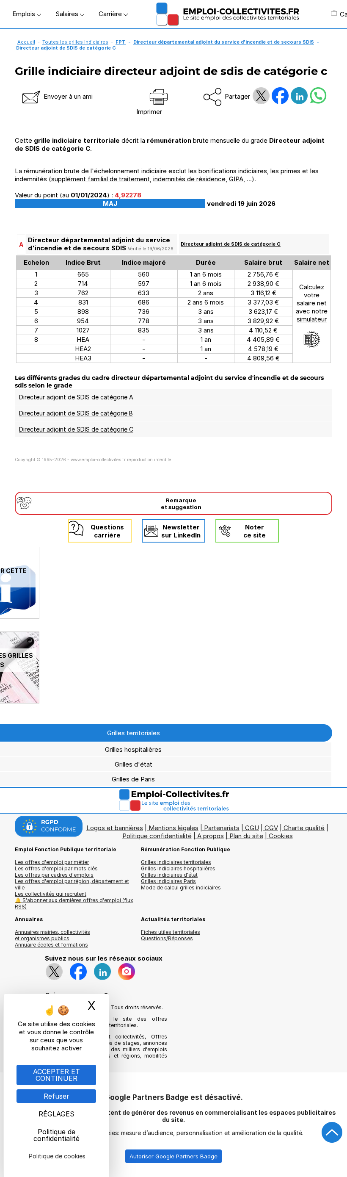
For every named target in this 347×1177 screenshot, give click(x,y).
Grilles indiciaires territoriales (176, 862)
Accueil (26, 42)
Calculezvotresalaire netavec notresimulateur (312, 303)
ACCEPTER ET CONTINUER (56, 1075)
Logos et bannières (114, 828)
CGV (271, 828)
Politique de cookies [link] (57, 1156)
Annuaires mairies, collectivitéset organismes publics (52, 935)
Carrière (111, 14)
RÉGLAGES (56, 1114)
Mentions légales (173, 828)
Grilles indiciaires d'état (169, 875)
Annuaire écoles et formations (51, 945)
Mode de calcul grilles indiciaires (181, 887)
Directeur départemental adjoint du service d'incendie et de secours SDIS (223, 42)
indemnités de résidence (189, 179)
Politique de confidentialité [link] (56, 1135)
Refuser (56, 1096)
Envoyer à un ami (67, 96)
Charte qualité (304, 828)
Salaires (67, 14)
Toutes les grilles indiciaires (75, 42)
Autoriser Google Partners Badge (173, 1156)
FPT (121, 42)
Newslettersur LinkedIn (181, 531)
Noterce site (254, 531)
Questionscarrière (107, 531)
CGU (252, 828)
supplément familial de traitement (100, 179)
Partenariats (222, 828)
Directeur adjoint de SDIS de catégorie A (76, 397)
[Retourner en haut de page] (332, 1132)
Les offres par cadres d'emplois (54, 875)
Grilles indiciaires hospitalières (178, 868)
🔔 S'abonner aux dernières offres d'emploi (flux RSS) (74, 903)
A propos (210, 836)
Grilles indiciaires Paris (168, 881)
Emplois (24, 14)
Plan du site (246, 836)
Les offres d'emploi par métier (52, 862)
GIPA (236, 179)
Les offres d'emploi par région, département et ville (72, 884)
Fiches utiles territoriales (170, 932)
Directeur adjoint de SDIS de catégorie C (231, 244)
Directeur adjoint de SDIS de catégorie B (76, 413)
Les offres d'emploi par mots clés (56, 868)
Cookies (281, 836)
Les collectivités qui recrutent (50, 894)
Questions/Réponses (167, 938)
